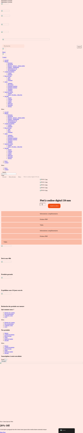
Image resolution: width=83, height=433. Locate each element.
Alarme (10, 97)
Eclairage (10, 80)
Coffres (10, 102)
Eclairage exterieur (12, 86)
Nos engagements (9, 314)
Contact (4, 57)
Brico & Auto (7, 76)
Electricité (10, 64)
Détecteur (10, 103)
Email (3, 359)
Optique (10, 93)
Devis (3, 52)
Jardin (6, 82)
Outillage (10, 90)
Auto (9, 77)
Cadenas (10, 99)
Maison (6, 61)
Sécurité (6, 96)
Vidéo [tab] (41, 225)
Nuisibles (10, 89)
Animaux (10, 83)
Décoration (10, 84)
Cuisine (10, 73)
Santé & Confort (8, 92)
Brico (9, 79)
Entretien (10, 74)
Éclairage (10, 63)
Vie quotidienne (12, 70)
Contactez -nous (8, 315)
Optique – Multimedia (13, 67)
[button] (41, 109)
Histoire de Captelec (9, 312)
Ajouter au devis (54, 206)
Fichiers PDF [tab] (44, 219)
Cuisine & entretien (9, 71)
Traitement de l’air (12, 68)
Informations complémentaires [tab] (49, 214)
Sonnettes (10, 105)
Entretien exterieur (12, 87)
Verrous (10, 106)
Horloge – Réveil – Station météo (16, 66)
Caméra (10, 100)
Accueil (6, 60)
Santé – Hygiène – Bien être (15, 95)
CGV (5, 317)
